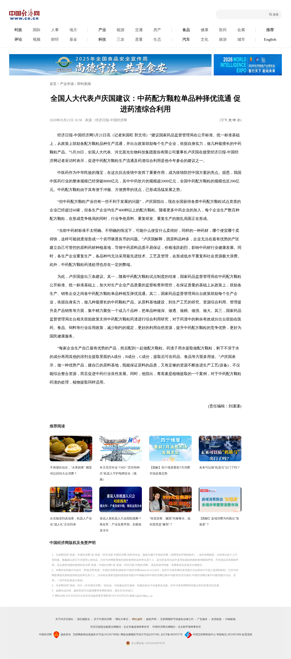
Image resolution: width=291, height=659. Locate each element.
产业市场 (67, 84)
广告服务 (202, 619)
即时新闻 (84, 84)
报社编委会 (83, 619)
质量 (139, 39)
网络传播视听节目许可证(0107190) (140, 634)
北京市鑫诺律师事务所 (136, 626)
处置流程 (247, 634)
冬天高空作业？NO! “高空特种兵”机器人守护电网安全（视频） (120, 473)
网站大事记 (121, 619)
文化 (204, 39)
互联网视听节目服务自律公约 (176, 619)
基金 (73, 39)
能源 (120, 30)
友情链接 (216, 619)
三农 (120, 39)
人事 (55, 30)
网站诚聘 (137, 619)
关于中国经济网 (103, 619)
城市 (241, 39)
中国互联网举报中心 (204, 634)
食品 (186, 30)
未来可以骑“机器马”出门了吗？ (219, 467)
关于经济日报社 (64, 619)
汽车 (186, 39)
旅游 (223, 39)
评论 (18, 39)
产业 (102, 30)
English (270, 39)
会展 (241, 30)
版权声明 (151, 619)
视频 (36, 39)
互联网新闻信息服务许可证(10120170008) (96, 634)
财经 (55, 39)
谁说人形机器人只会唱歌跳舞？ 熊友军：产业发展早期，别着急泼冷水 (120, 524)
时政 (18, 30)
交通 (139, 30)
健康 (204, 30)
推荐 (270, 30)
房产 (157, 30)
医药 (223, 30)
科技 (102, 39)
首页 (53, 84)
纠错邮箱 (230, 619)
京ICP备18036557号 (172, 634)
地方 (73, 30)
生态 (157, 39)
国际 (36, 30)
